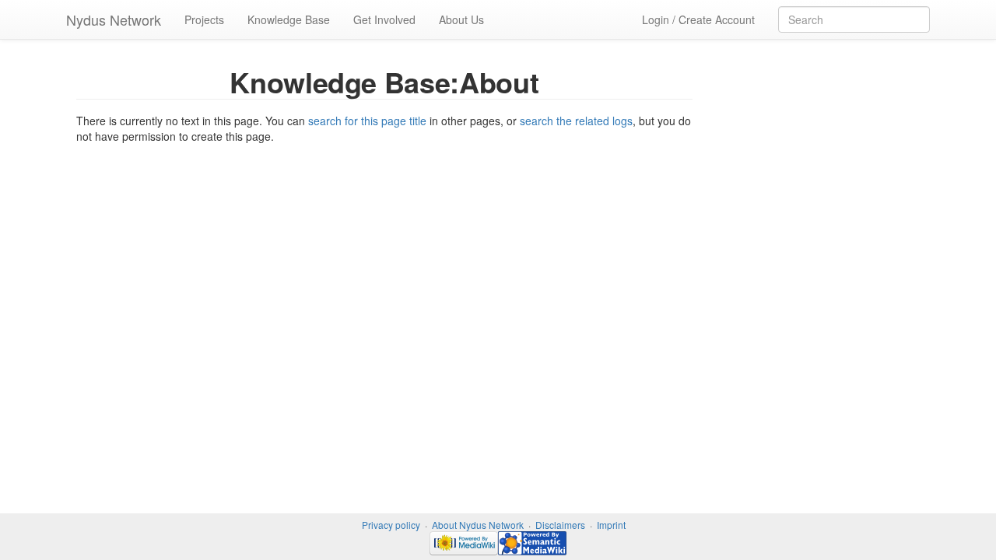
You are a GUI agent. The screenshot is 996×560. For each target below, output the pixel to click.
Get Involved (384, 19)
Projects (204, 19)
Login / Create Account (698, 19)
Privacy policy (391, 524)
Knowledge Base (288, 19)
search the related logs (576, 120)
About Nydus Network (478, 524)
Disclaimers (560, 524)
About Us (461, 19)
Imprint (611, 524)
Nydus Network (113, 19)
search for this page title (367, 120)
